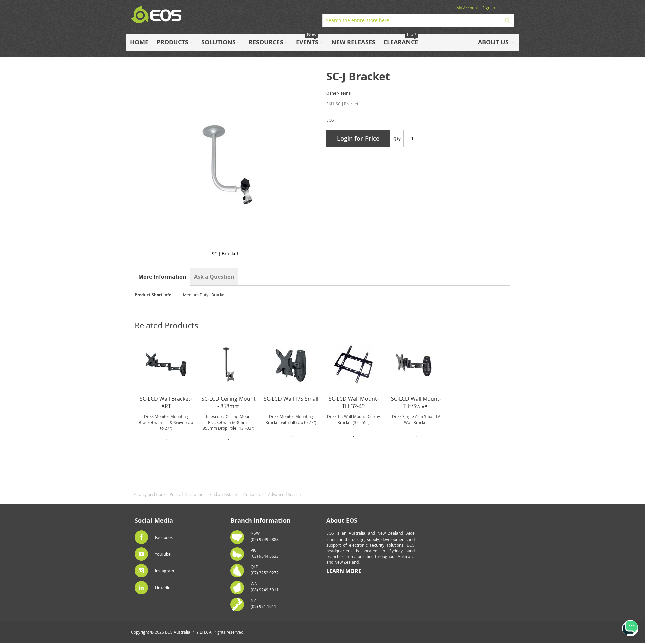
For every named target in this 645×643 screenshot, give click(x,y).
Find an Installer (224, 494)
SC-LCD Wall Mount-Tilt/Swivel (416, 402)
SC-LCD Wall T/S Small (291, 398)
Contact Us (253, 494)
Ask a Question (214, 277)
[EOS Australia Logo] (156, 14)
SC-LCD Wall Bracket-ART (166, 402)
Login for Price (358, 138)
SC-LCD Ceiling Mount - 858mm (228, 402)
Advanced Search (284, 494)
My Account (467, 7)
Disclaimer (195, 494)
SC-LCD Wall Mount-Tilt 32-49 (354, 402)
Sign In (488, 7)
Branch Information (260, 520)
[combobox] (418, 20)
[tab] (162, 277)
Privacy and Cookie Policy (156, 494)
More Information (162, 277)
